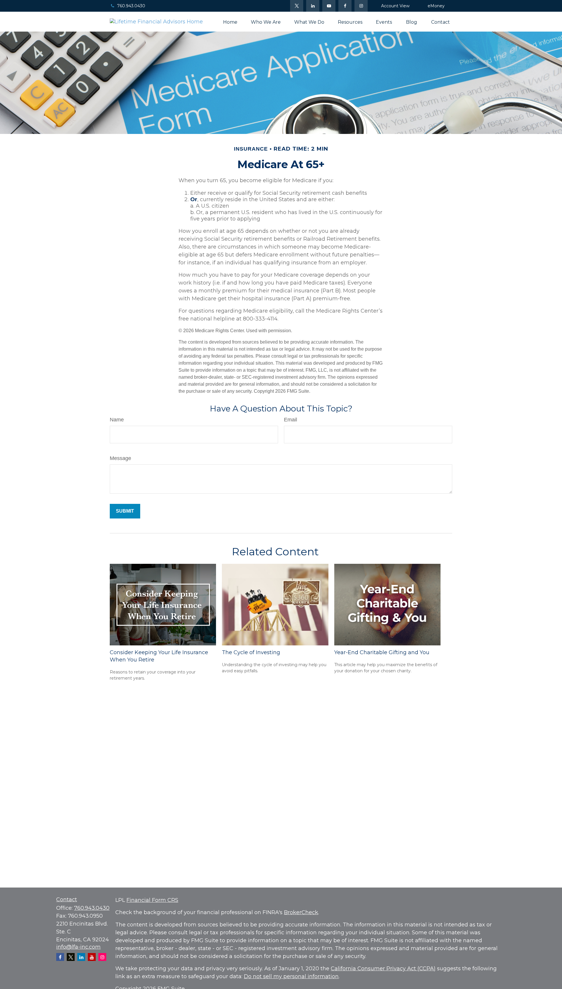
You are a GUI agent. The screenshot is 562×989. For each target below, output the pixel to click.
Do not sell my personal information (291, 976)
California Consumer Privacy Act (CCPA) (383, 968)
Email (290, 420)
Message (120, 458)
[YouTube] (328, 6)
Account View (395, 5)
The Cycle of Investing (251, 652)
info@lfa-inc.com (78, 947)
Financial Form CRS (152, 900)
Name (117, 420)
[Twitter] (296, 6)
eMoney (436, 5)
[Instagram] (102, 957)
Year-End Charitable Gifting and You (381, 652)
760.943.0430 (131, 5)
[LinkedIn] (312, 6)
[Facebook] (345, 6)
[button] (230, 21)
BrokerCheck (301, 912)
